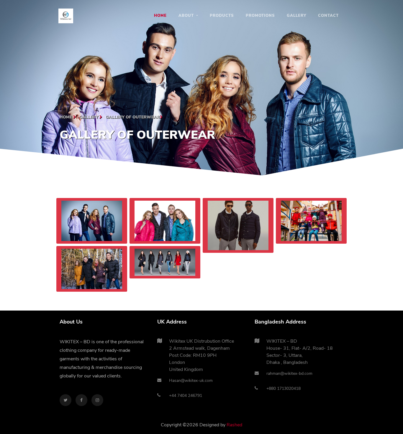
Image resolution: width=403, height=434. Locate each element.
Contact (328, 15)
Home (160, 15)
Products (222, 15)
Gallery (296, 15)
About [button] (186, 15)
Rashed (234, 425)
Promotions (260, 15)
